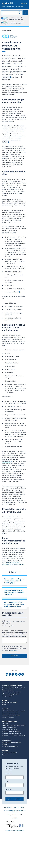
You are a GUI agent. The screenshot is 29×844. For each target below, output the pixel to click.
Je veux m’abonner (14, 799)
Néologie (4, 744)
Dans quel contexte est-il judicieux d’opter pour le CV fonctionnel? (14, 592)
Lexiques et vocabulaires (9, 729)
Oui (5, 626)
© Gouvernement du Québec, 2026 (14, 830)
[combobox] (12, 12)
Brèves (4, 704)
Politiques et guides (7, 696)
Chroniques (5, 723)
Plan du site (14, 818)
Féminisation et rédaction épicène (11, 742)
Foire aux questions (7, 690)
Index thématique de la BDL (9, 752)
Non (12, 626)
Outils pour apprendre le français (11, 731)
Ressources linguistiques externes (11, 733)
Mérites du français (7, 717)
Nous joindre (24, 3)
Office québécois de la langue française (12, 6)
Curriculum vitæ (7, 30)
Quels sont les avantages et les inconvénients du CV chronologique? (14, 581)
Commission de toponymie (9, 713)
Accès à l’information (19, 807)
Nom (7, 782)
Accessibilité (7, 807)
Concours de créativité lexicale (10, 715)
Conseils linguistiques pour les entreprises (13, 725)
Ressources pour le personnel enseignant (13, 735)
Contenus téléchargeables (9, 727)
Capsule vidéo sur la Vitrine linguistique (13, 688)
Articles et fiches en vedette (9, 702)
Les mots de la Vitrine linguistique (11, 692)
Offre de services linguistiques (10, 694)
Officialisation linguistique (9, 746)
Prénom (8, 774)
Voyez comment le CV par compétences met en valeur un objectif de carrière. (14, 604)
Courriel (8, 789)
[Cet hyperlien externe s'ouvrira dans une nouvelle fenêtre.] (7, 3)
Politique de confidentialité (13, 815)
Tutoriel (4, 754)
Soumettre (14, 656)
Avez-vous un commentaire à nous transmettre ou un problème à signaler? (14, 632)
